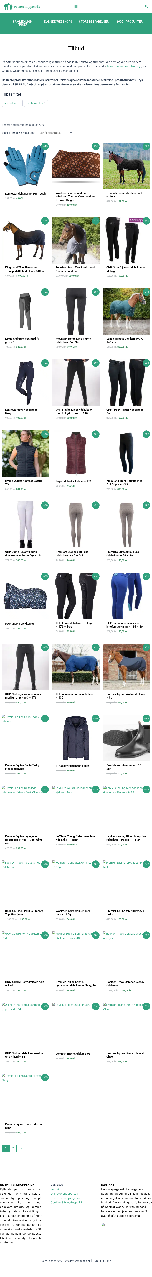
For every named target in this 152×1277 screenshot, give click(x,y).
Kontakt (55, 1189)
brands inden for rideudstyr (124, 66)
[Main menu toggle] (76, 6)
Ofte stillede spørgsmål (65, 1198)
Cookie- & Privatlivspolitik (67, 1202)
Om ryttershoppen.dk (64, 1193)
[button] (146, 6)
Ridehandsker (34, 103)
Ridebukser (10, 103)
